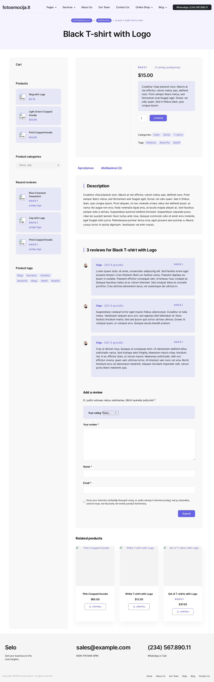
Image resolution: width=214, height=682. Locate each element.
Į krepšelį (158, 118)
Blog (193, 676)
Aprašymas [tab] (86, 168)
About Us (160, 676)
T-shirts (178, 134)
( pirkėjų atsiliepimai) (167, 67)
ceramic (32, 275)
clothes (152, 142)
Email (87, 482)
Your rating (95, 412)
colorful (165, 142)
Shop (184, 676)
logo (35, 280)
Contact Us (204, 676)
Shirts (166, 134)
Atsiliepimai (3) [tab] (111, 168)
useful (56, 280)
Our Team (173, 676)
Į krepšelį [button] (96, 607)
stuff (177, 142)
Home (149, 676)
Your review (91, 424)
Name (87, 466)
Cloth (156, 134)
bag (21, 275)
